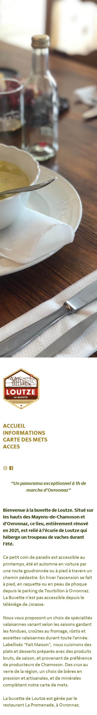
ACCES (11, 447)
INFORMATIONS (24, 433)
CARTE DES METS (25, 440)
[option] (48, 179)
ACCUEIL (14, 426)
